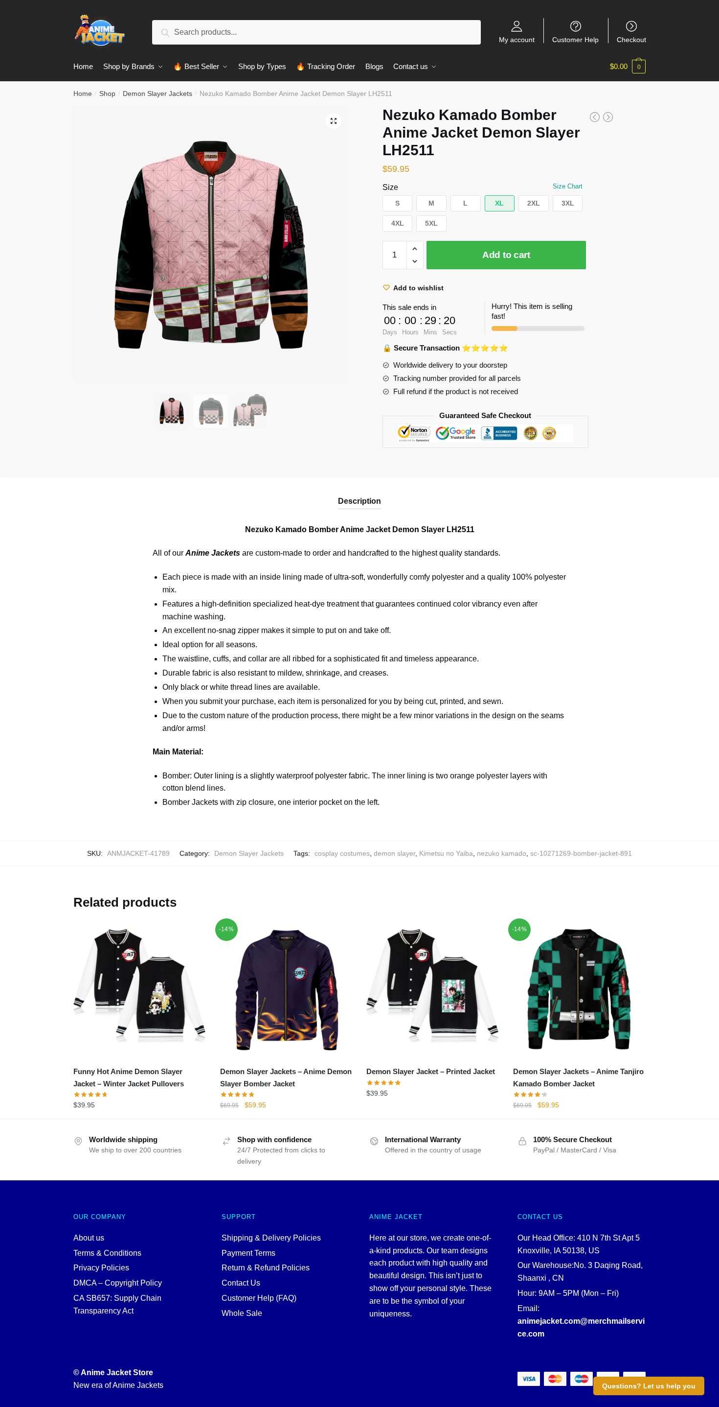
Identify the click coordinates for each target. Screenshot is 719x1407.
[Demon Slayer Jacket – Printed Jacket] (432, 989)
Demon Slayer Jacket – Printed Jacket (430, 1071)
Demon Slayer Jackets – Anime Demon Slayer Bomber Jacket (286, 1077)
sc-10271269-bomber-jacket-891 (581, 853)
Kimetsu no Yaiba (446, 853)
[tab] (359, 493)
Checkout (631, 39)
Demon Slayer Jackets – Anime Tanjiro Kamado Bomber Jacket (578, 1077)
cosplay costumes (342, 853)
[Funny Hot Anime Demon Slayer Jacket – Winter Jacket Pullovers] (139, 989)
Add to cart (506, 255)
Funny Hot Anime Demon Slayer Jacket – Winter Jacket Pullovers (128, 1077)
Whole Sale (242, 1313)
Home (82, 93)
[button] (397, 203)
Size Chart (568, 186)
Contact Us (241, 1283)
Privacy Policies (101, 1268)
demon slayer (394, 853)
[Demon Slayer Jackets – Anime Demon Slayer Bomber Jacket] (286, 989)
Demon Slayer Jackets (157, 93)
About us (88, 1238)
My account (517, 39)
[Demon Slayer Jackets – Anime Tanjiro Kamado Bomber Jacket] (579, 989)
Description (359, 501)
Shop (107, 93)
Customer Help (575, 39)
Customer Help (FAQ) (259, 1298)
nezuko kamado (501, 853)
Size (390, 187)
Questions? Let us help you (649, 1386)
